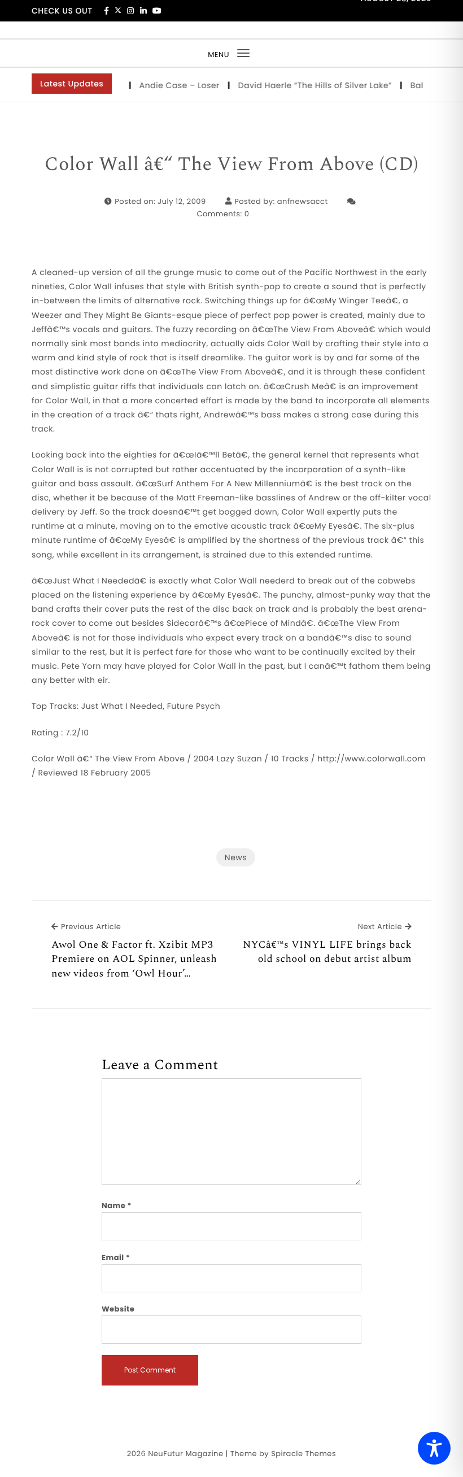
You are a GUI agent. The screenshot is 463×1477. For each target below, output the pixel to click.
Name (117, 1205)
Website (118, 1309)
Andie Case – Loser (171, 85)
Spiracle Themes (303, 1453)
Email (116, 1257)
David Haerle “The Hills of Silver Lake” (307, 85)
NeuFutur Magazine (185, 1453)
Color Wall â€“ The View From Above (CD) (231, 164)
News (236, 857)
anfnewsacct (302, 201)
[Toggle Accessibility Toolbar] (434, 1448)
